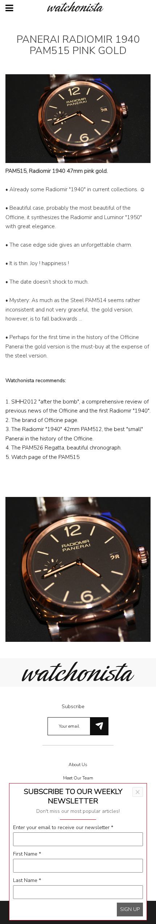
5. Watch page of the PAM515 (42, 457)
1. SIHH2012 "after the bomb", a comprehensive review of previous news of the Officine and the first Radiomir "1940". (78, 406)
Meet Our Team (78, 778)
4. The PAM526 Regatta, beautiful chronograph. (63, 447)
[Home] (78, 7)
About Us (78, 765)
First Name (27, 853)
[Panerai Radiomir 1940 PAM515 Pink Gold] (78, 568)
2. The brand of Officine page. (41, 420)
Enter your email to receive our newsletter (63, 827)
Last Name (27, 880)
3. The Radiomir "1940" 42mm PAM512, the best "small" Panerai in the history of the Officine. (74, 434)
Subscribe (73, 706)
